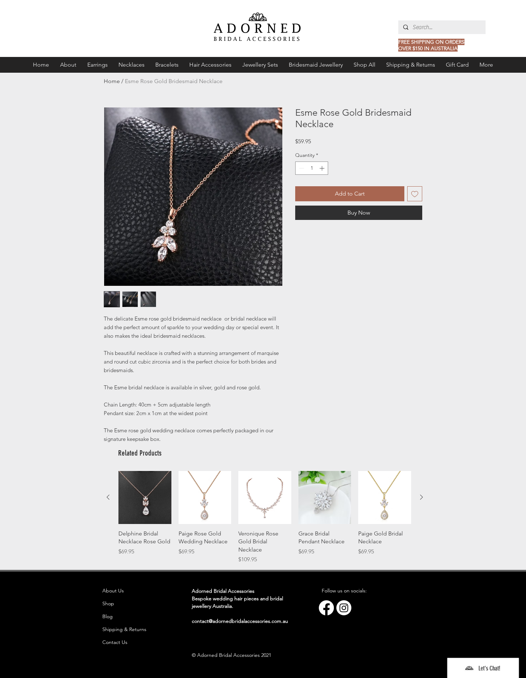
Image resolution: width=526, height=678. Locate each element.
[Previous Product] (108, 497)
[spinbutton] (311, 168)
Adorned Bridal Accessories (223, 591)
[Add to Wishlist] (414, 193)
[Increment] (322, 168)
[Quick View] (144, 497)
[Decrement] (300, 168)
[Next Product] (421, 497)
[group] (265, 517)
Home (112, 81)
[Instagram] (343, 607)
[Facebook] (326, 607)
